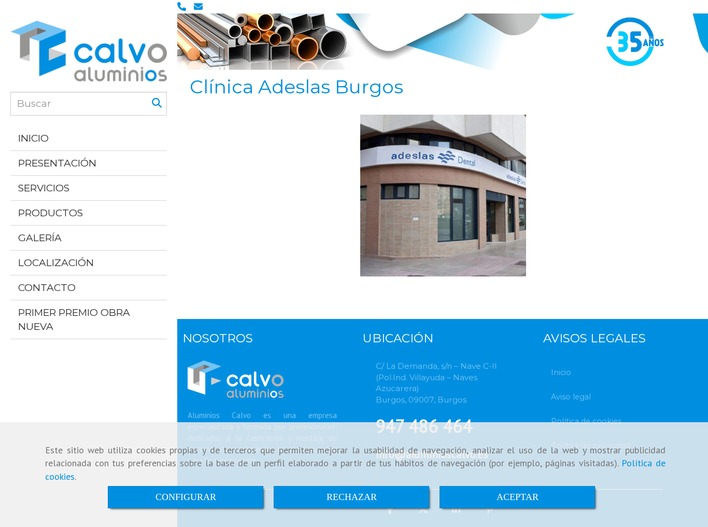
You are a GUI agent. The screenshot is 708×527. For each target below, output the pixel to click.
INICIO (33, 138)
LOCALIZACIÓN (56, 263)
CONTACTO (47, 288)
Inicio (561, 372)
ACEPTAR (518, 497)
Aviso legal (571, 396)
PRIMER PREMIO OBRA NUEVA (74, 319)
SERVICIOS (43, 188)
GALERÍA (40, 238)
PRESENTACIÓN (57, 163)
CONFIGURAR (185, 497)
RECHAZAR (352, 497)
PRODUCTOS (50, 213)
